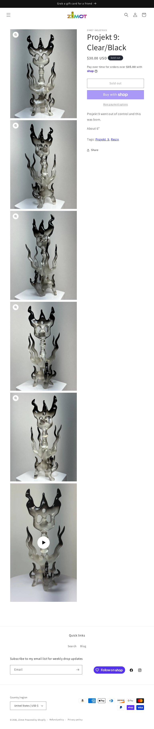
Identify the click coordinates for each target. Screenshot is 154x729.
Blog (83, 646)
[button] (8, 14)
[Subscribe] (77, 669)
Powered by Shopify (35, 719)
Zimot (21, 719)
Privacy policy (75, 719)
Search (72, 646)
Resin (115, 139)
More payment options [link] (115, 104)
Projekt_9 (102, 139)
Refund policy (57, 719)
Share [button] (94, 150)
